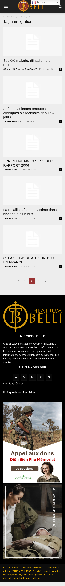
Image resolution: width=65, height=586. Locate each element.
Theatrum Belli (10, 169)
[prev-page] (18, 281)
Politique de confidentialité (19, 392)
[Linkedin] (32, 377)
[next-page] (45, 281)
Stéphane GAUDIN (12, 121)
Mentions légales (13, 383)
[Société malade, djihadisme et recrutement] (32, 41)
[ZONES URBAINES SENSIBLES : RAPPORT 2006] (32, 142)
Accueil (6, 16)
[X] (41, 377)
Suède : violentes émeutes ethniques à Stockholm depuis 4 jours (28, 113)
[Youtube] (49, 377)
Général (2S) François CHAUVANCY (20, 69)
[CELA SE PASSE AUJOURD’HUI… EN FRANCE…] (32, 239)
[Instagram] (24, 377)
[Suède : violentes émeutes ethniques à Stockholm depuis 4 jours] (32, 90)
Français (41, 2)
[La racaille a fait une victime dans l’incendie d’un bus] (32, 190)
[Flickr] (16, 377)
